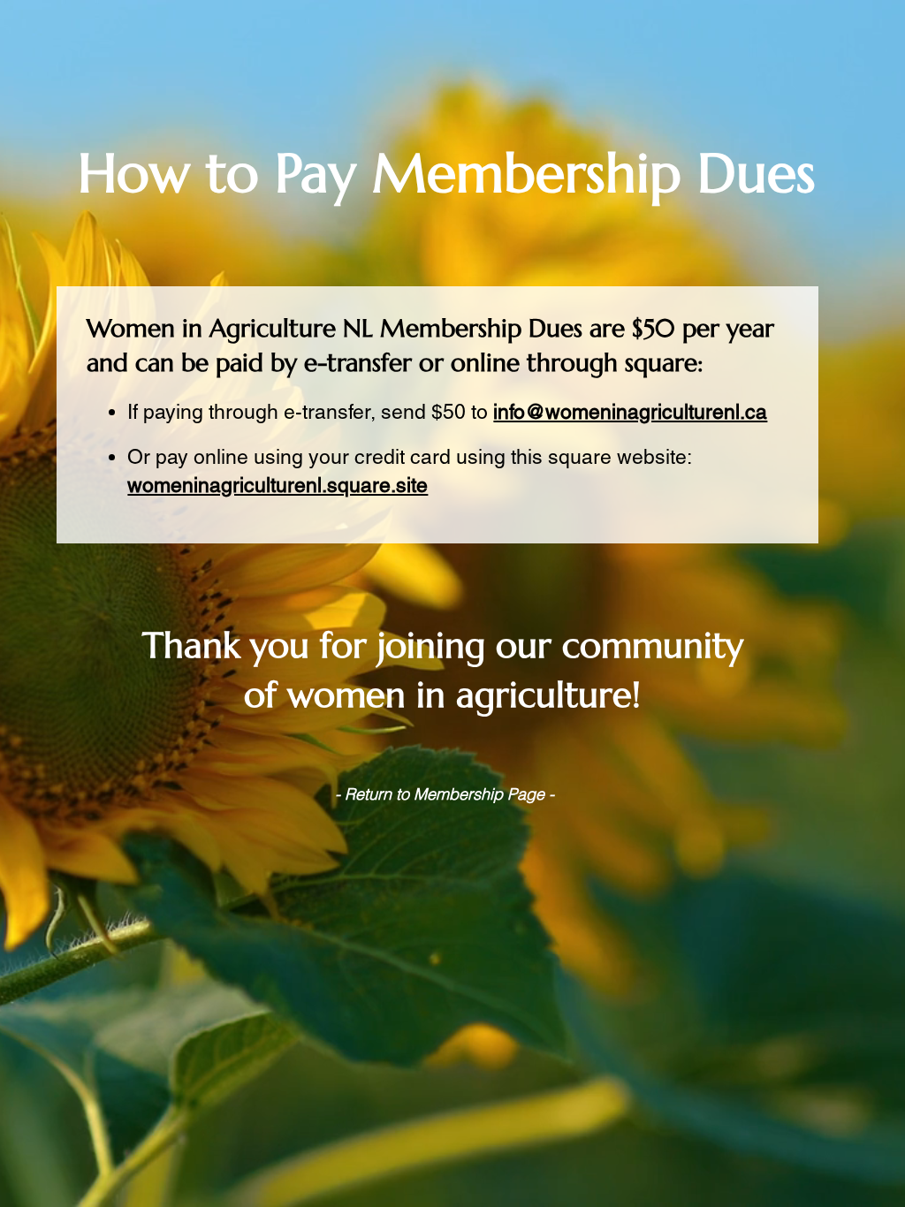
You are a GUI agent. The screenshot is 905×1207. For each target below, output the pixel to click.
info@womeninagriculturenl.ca (630, 411)
